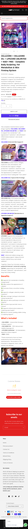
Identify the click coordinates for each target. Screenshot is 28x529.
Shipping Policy (7, 459)
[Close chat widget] (22, 517)
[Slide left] (10, 51)
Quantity (3, 103)
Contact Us (6, 449)
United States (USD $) (13, 506)
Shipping (9, 96)
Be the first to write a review (14, 397)
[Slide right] (17, 51)
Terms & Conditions (8, 452)
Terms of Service (8, 463)
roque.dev (24, 516)
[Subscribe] (23, 427)
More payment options (14, 119)
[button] (2, 13)
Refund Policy (7, 456)
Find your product (8, 446)
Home (4, 442)
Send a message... (12, 525)
